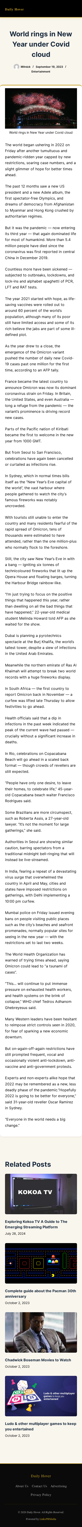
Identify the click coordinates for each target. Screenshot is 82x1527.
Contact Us (39, 1486)
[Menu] (75, 9)
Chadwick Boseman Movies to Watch (38, 1360)
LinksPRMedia (48, 1519)
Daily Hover (14, 9)
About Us (21, 1486)
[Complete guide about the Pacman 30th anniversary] (41, 1263)
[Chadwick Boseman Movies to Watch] (41, 1332)
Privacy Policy (41, 1494)
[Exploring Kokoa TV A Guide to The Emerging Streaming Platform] (41, 1194)
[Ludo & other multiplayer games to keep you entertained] (41, 1396)
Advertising (59, 1486)
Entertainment (40, 71)
